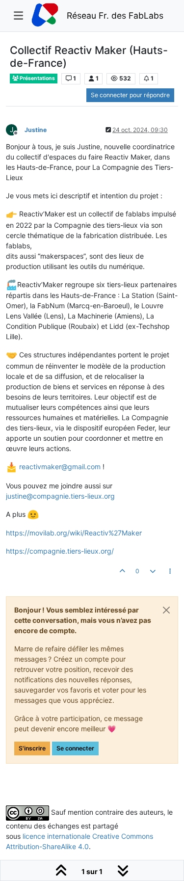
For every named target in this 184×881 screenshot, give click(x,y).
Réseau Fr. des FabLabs (115, 15)
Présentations (37, 78)
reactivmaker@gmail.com (60, 466)
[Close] (166, 610)
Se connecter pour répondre (130, 95)
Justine (36, 129)
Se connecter (75, 748)
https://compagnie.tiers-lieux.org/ (60, 551)
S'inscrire (32, 748)
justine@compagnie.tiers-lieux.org (60, 496)
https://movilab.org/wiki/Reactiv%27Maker (74, 533)
